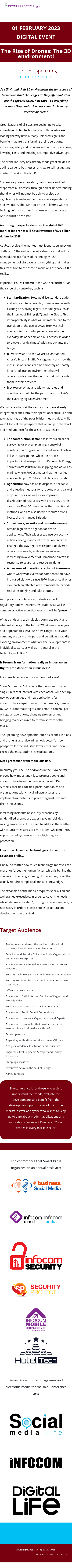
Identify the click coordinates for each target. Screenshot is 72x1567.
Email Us (61, 1554)
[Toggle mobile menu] (65, 6)
